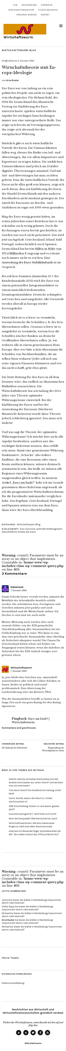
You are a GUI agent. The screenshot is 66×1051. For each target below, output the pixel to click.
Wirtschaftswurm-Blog (19, 50)
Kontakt (45, 15)
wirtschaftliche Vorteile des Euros (19, 532)
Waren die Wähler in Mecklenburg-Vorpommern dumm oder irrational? (28, 908)
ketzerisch (17, 587)
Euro (22, 529)
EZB (15, 5)
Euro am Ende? (23, 482)
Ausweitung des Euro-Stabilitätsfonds (27, 262)
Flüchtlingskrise (48, 10)
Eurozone (30, 529)
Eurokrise (47, 5)
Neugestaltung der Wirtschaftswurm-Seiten (53, 747)
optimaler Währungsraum (49, 529)
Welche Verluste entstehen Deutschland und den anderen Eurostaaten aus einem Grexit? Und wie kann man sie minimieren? (36, 782)
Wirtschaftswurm (18, 37)
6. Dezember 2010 (26, 61)
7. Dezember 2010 (19, 590)
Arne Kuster (12, 80)
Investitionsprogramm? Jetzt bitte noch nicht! (32, 814)
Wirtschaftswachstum (21, 10)
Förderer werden (26, 15)
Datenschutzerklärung (13, 983)
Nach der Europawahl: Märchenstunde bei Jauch (33, 818)
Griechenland (29, 5)
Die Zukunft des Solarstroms (14, 746)
